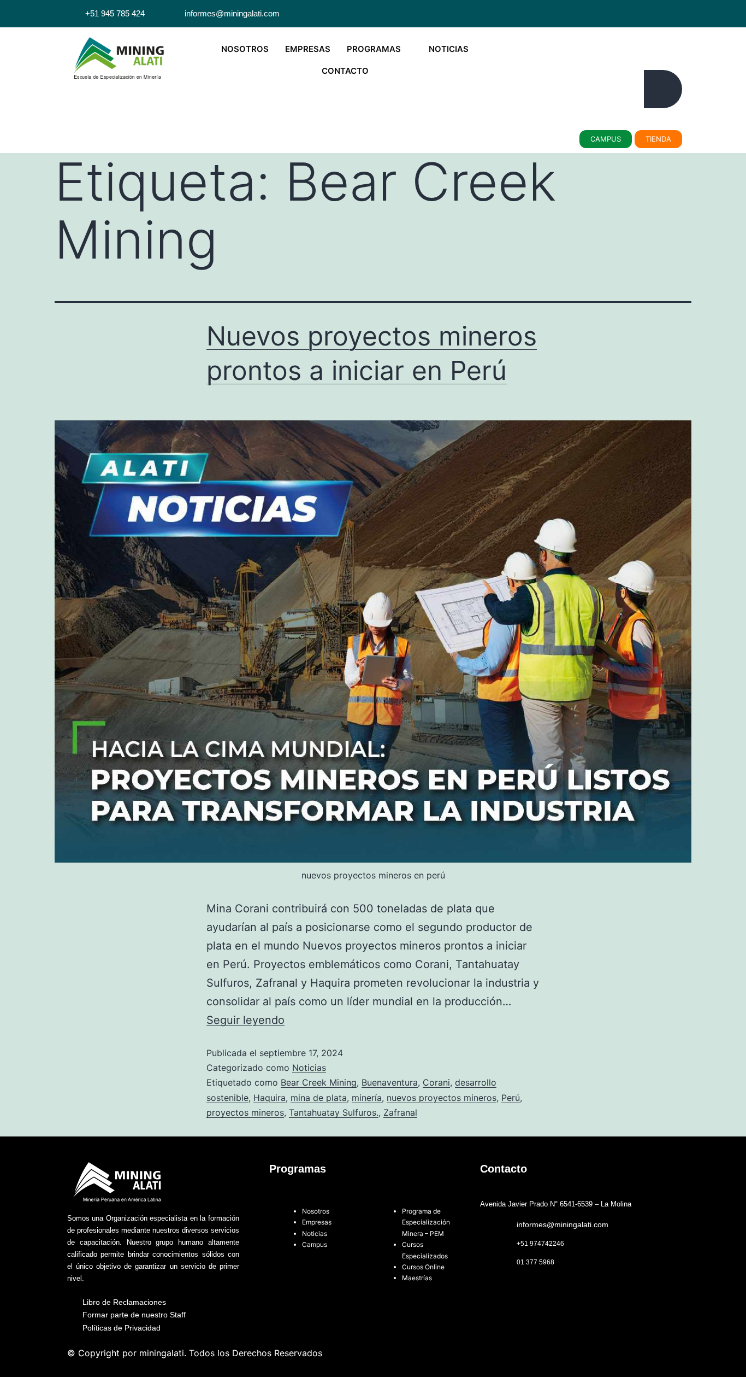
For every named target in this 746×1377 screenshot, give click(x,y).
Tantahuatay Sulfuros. (333, 1112)
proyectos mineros (245, 1112)
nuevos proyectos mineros (441, 1097)
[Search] (663, 89)
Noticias (309, 1067)
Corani (436, 1082)
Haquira (269, 1097)
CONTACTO (345, 71)
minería (367, 1097)
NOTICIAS (449, 49)
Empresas (316, 1222)
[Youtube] (659, 13)
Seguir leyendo (245, 1020)
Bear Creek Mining (319, 1082)
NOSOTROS (245, 49)
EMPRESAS (307, 49)
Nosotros (315, 1211)
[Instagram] (672, 13)
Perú (510, 1097)
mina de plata (319, 1097)
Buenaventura (390, 1082)
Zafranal (400, 1112)
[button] (532, 41)
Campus (315, 1244)
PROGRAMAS (374, 49)
